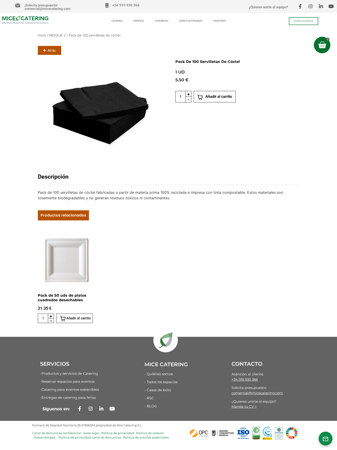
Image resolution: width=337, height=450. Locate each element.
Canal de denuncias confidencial (56, 433)
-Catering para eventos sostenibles (69, 389)
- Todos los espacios (160, 382)
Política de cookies (150, 433)
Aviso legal (91, 433)
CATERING (116, 20)
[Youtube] (331, 6)
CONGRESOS (161, 20)
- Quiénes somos (158, 374)
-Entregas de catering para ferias (68, 397)
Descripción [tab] (53, 176)
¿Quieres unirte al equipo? (268, 7)
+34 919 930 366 (126, 5)
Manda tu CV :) (244, 406)
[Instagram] (310, 6)
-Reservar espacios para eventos (67, 381)
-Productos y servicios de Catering (69, 373)
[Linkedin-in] (321, 6)
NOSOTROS (219, 20)
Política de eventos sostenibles (146, 437)
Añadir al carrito (218, 96)
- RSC (149, 398)
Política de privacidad (117, 433)
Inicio (42, 35)
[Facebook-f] (300, 6)
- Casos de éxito (157, 390)
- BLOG (150, 406)
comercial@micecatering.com (257, 393)
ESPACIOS (138, 20)
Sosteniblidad (44, 437)
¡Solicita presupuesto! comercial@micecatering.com (47, 7)
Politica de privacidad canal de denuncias (89, 437)
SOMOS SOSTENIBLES (190, 20)
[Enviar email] (325, 438)
